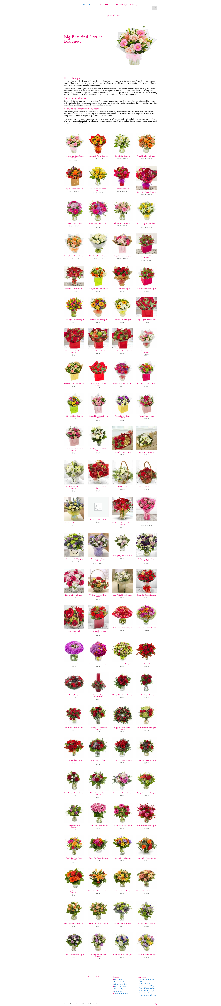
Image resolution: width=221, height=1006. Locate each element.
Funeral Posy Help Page (146, 990)
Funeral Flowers (106, 5)
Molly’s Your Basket (120, 987)
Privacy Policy (118, 991)
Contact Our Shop (96, 977)
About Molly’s (121, 5)
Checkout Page (119, 989)
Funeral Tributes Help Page (147, 995)
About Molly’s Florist (120, 984)
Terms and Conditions (121, 994)
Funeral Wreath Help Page (147, 988)
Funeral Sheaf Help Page (146, 993)
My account (118, 979)
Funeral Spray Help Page (146, 986)
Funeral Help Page (144, 983)
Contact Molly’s (119, 982)
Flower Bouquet (89, 5)
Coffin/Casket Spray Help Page (147, 980)
